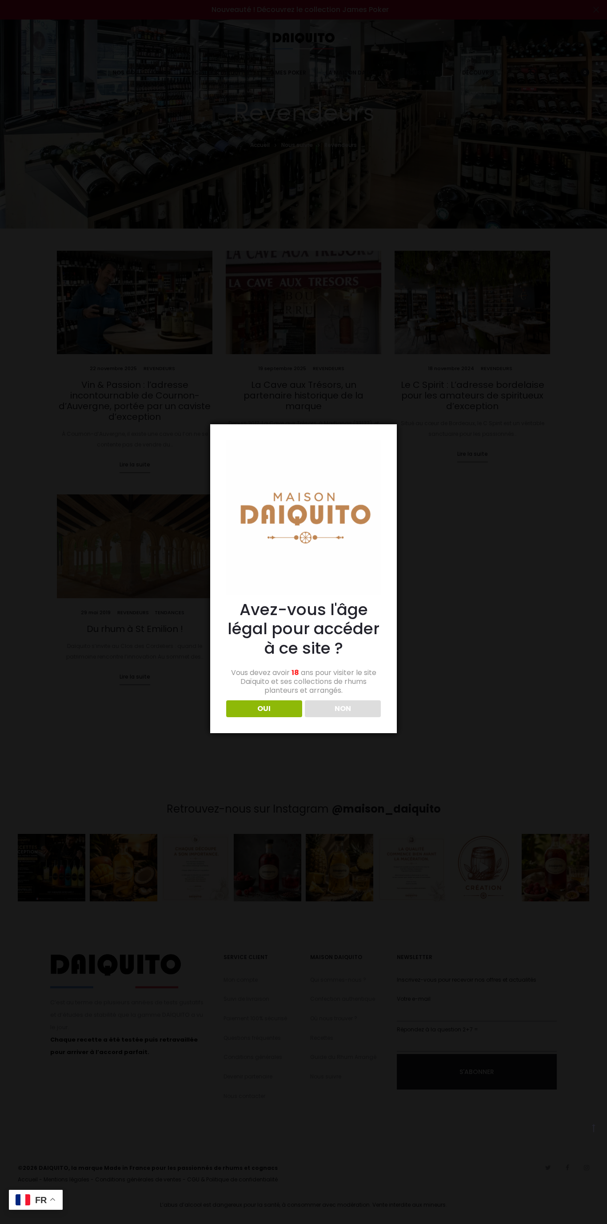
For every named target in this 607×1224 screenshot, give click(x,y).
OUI (264, 708)
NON (343, 708)
